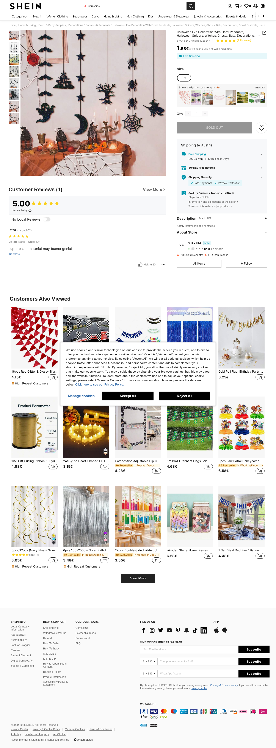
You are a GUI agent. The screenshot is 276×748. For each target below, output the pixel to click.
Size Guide (49, 653)
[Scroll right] (263, 16)
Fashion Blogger (20, 645)
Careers (15, 650)
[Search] (191, 6)
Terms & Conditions (100, 729)
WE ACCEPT (148, 704)
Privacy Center (19, 729)
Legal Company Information (20, 628)
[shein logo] (25, 6)
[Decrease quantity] (188, 113)
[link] (238, 5)
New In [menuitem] (37, 16)
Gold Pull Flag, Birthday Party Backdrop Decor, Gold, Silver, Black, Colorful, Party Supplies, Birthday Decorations (241, 371)
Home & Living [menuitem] (113, 16)
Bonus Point (82, 638)
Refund (47, 638)
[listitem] (184, 97)
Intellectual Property (37, 734)
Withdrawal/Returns (54, 633)
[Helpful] (140, 264)
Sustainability (19, 639)
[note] (30, 383)
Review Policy (20, 210)
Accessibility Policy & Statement (55, 683)
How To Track (51, 648)
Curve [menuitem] (95, 16)
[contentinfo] (205, 714)
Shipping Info (51, 627)
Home (12, 25)
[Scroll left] (258, 16)
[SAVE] (261, 127)
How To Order (51, 643)
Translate (14, 254)
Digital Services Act (22, 660)
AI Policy (16, 734)
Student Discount (21, 655)
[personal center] (229, 6)
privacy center (199, 688)
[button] (255, 6)
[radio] (184, 78)
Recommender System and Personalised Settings (40, 739)
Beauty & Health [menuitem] (237, 16)
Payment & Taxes (85, 633)
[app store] (216, 632)
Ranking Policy (52, 671)
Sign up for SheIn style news (161, 641)
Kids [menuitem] (151, 16)
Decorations (75, 25)
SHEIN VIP (49, 658)
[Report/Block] (163, 264)
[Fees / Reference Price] (190, 48)
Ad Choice (59, 734)
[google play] (225, 632)
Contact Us (81, 627)
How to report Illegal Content (55, 665)
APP (216, 622)
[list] (174, 630)
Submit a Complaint (22, 665)
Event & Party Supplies (52, 25)
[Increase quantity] (205, 113)
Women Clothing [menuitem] (57, 16)
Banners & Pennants (98, 25)
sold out (214, 127)
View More (138, 578)
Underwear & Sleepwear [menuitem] (174, 16)
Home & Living (27, 25)
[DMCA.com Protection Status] (153, 725)
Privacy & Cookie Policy (224, 685)
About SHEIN (18, 634)
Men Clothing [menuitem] (135, 16)
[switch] (46, 219)
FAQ (77, 643)
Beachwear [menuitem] (79, 16)
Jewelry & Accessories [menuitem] (208, 16)
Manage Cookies (75, 729)
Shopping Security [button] (200, 177)
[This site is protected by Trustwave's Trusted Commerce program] (143, 725)
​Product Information (54, 677)
